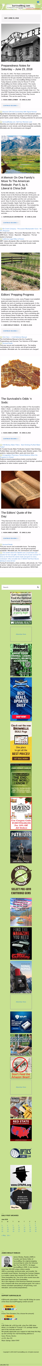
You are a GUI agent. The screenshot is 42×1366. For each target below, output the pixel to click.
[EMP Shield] (21, 1022)
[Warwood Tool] (21, 1107)
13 (19, 1227)
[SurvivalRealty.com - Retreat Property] (21, 608)
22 (30, 1229)
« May (4, 1235)
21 (24, 1229)
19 (13, 1229)
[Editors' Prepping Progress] (20, 271)
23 (36, 1229)
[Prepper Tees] (21, 1198)
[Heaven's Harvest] (21, 813)
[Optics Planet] (21, 1153)
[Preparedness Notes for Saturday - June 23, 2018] (20, 43)
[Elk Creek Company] (21, 880)
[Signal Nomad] (21, 977)
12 (13, 1227)
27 (19, 1231)
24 (2, 1231)
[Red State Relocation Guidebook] (21, 1130)
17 (2, 1229)
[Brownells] (21, 742)
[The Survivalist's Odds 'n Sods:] (20, 376)
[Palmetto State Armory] (21, 699)
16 (36, 1227)
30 (36, 1231)
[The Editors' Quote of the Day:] (20, 490)
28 (24, 1231)
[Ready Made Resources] (21, 660)
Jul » (8, 1235)
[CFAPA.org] (21, 1176)
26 (13, 1231)
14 (24, 1227)
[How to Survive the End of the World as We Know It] (21, 780)
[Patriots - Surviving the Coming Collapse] (21, 847)
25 (8, 1231)
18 (8, 1229)
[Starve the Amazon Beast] (21, 1068)
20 (19, 1229)
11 (8, 1227)
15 (30, 1227)
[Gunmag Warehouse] (21, 943)
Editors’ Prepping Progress (17, 294)
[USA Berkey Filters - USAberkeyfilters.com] (21, 1045)
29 (30, 1231)
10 (2, 1227)
